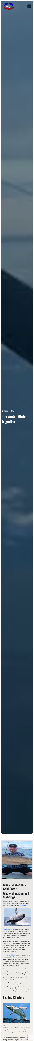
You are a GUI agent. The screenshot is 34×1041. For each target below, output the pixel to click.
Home (6, 411)
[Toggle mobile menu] (29, 6)
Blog (12, 411)
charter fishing (10, 955)
